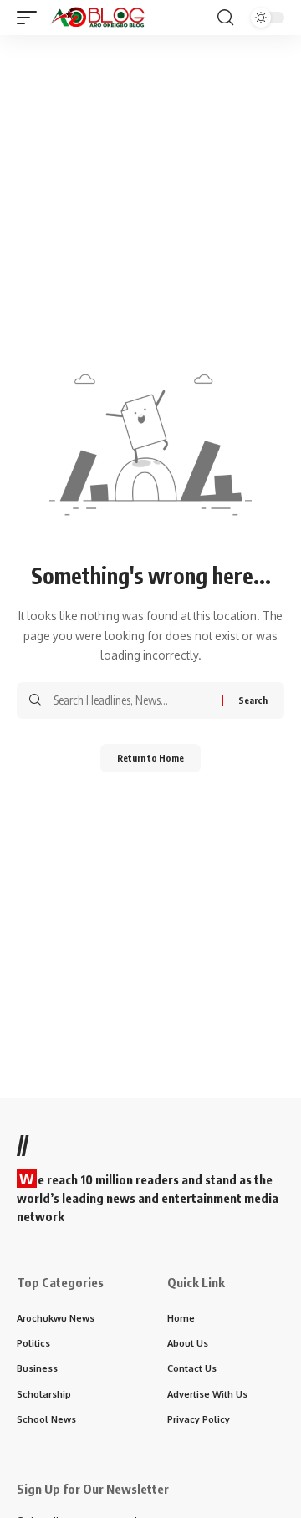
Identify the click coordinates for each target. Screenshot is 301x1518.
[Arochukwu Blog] (97, 17)
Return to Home (150, 757)
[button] (31, 17)
